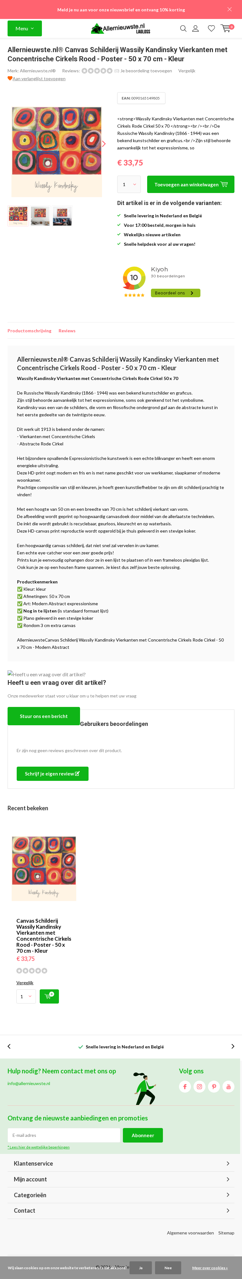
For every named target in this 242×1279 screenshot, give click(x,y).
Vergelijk (186, 70)
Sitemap (226, 1232)
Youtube (228, 1087)
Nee (168, 1267)
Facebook (185, 1087)
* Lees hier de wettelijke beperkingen (39, 1147)
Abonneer (143, 1135)
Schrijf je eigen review (50, 773)
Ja (140, 1267)
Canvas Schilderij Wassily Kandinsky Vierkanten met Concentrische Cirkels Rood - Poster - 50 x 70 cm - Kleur (43, 935)
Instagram (199, 1087)
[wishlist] (211, 28)
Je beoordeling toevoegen (146, 70)
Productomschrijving (29, 330)
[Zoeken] (183, 28)
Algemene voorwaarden (190, 1232)
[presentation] (98, 143)
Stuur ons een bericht (44, 716)
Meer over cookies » (210, 1267)
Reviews (67, 330)
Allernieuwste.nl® (38, 70)
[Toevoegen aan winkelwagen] (49, 996)
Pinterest (214, 1087)
